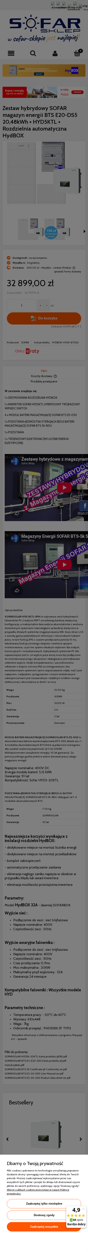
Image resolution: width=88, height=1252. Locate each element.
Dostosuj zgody (44, 1215)
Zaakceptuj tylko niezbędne (44, 1203)
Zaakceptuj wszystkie (44, 1226)
